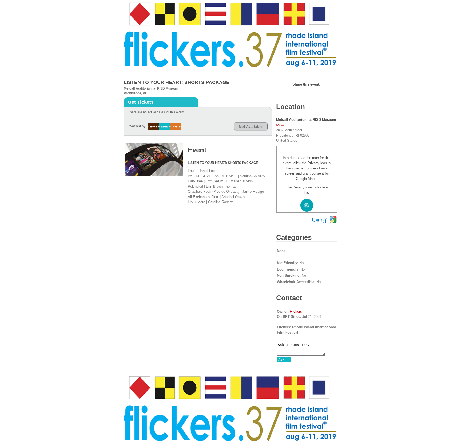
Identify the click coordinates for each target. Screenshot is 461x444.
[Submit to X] (321, 84)
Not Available (251, 126)
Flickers (296, 312)
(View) (280, 124)
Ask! (281, 359)
